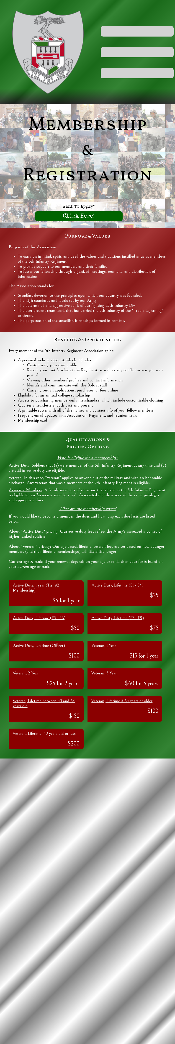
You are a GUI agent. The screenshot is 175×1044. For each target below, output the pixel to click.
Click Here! (79, 216)
